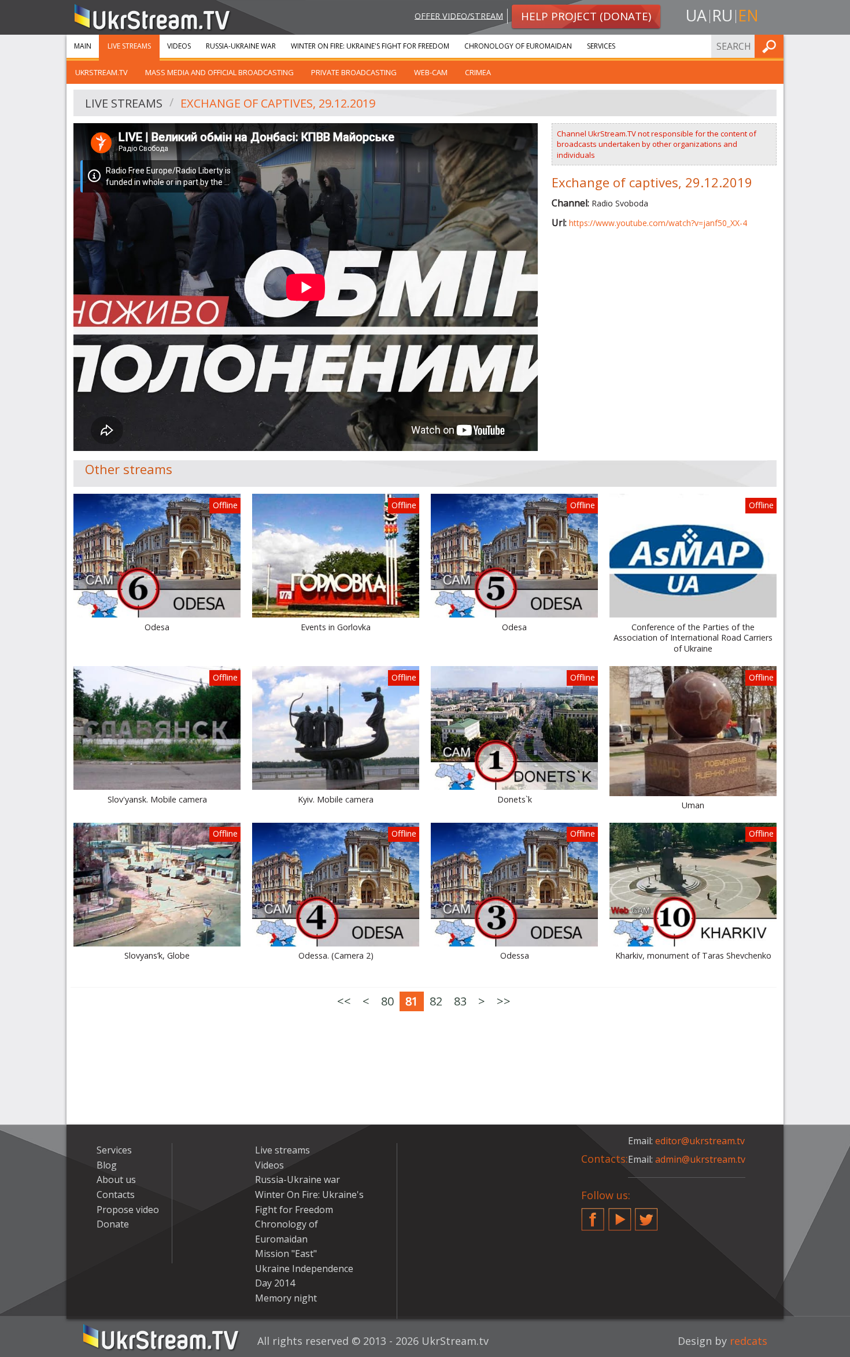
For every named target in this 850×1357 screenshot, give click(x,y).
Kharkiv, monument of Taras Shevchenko (693, 956)
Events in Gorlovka (336, 627)
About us (116, 1179)
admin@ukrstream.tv (700, 1159)
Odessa (514, 956)
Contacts (116, 1194)
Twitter (646, 1214)
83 (460, 1001)
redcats (748, 1341)
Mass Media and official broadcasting (219, 72)
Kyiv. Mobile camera (336, 799)
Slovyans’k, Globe (157, 956)
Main (82, 46)
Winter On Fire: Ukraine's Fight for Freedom (370, 46)
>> (504, 1001)
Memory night (286, 1298)
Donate (113, 1224)
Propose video (128, 1209)
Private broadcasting (354, 72)
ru (722, 15)
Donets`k (514, 799)
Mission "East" (286, 1253)
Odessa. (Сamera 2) (336, 956)
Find (771, 46)
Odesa (157, 627)
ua (696, 15)
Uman (693, 805)
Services (601, 46)
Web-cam (431, 72)
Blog (107, 1165)
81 (411, 1001)
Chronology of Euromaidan (518, 46)
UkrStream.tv (101, 72)
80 (387, 1001)
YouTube (619, 1214)
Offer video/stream (459, 15)
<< (344, 1001)
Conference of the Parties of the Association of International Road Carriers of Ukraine (693, 638)
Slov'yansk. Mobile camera (157, 799)
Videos (179, 46)
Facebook (592, 1214)
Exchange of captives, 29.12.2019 (277, 103)
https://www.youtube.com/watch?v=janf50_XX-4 (658, 222)
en (748, 15)
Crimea (478, 72)
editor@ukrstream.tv (700, 1140)
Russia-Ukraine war (241, 46)
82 (436, 1001)
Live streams (129, 46)
